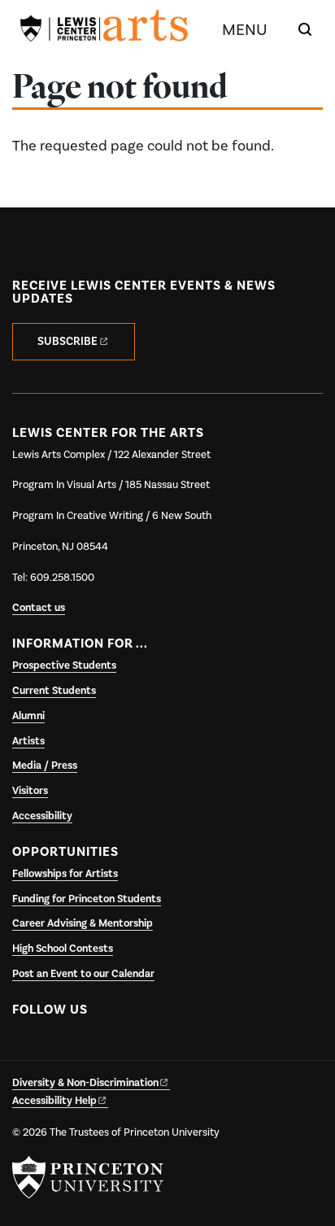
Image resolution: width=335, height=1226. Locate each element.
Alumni (28, 715)
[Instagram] (90, 1047)
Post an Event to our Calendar (83, 973)
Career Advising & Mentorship (82, 923)
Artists (28, 741)
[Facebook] (27, 1047)
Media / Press (44, 765)
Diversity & (85, 1082)
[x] (59, 1047)
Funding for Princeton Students (86, 898)
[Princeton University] (87, 1177)
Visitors (30, 790)
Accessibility (42, 815)
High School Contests (62, 948)
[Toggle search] (305, 29)
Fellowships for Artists (65, 873)
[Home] (104, 29)
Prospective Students (64, 665)
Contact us (38, 607)
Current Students (54, 690)
